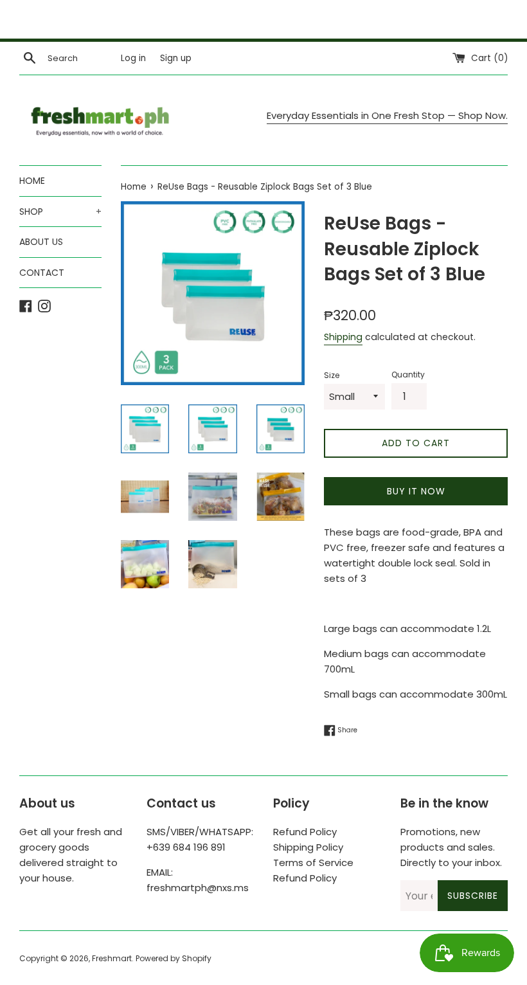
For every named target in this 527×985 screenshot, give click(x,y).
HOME (32, 180)
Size (331, 375)
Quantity (408, 374)
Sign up (176, 58)
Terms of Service (313, 862)
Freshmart (112, 958)
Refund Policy (305, 831)
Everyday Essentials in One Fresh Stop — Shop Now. (387, 115)
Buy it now (416, 491)
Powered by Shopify (173, 958)
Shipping (343, 336)
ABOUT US (41, 241)
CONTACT (41, 272)
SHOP (60, 211)
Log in (133, 58)
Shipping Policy (308, 847)
